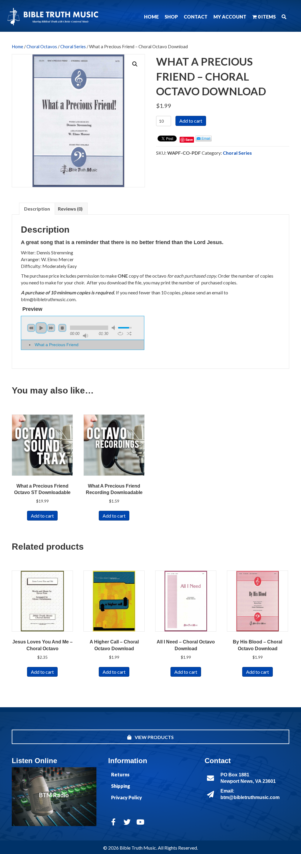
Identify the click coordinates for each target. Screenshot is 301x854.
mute (114, 328)
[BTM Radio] (54, 796)
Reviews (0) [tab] (70, 208)
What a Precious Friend (56, 344)
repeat (120, 333)
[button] (284, 16)
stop (62, 328)
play (41, 328)
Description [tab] (37, 208)
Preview (32, 309)
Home (17, 46)
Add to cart (190, 121)
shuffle (129, 333)
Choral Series (73, 46)
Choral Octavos (41, 46)
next (51, 328)
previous (31, 328)
